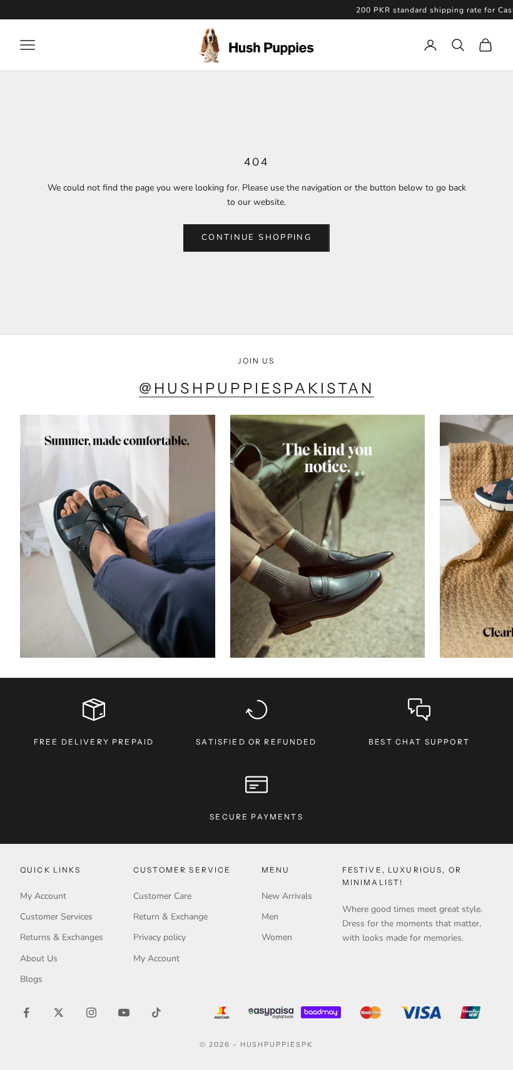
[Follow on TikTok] (156, 1012)
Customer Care (162, 896)
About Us (39, 958)
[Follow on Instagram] (91, 1012)
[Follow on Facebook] (26, 1012)
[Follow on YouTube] (124, 1012)
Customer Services (56, 917)
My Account (43, 896)
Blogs (31, 979)
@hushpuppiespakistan (257, 388)
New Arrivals (287, 896)
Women (277, 937)
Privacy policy (159, 937)
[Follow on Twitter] (59, 1012)
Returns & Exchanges (61, 937)
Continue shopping (256, 237)
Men (270, 917)
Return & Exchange (170, 917)
